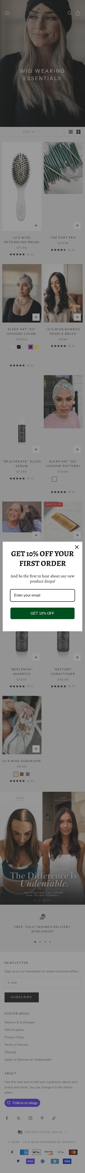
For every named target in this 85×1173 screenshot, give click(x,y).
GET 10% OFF (42, 613)
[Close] (76, 547)
